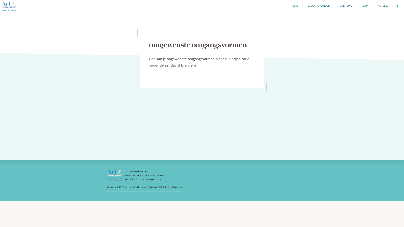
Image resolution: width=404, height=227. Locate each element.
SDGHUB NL (164, 187)
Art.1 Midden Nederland (136, 187)
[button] (398, 6)
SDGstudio (177, 187)
